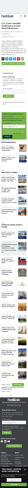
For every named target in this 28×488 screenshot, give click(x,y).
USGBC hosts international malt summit (7, 375)
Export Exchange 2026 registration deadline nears (7, 283)
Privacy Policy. (17, 133)
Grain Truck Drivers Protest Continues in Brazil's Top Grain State (8, 179)
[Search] (21, 16)
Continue (14, 484)
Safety (3, 186)
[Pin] (18, 58)
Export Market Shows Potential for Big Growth (9, 211)
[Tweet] (14, 58)
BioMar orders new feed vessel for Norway (8, 159)
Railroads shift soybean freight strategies (7, 272)
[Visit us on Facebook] (2, 441)
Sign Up (7, 136)
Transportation (6, 155)
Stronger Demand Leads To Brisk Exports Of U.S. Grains (9, 200)
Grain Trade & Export (8, 326)
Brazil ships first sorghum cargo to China (7, 261)
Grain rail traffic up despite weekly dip (8, 317)
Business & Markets (7, 257)
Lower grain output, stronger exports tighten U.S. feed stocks (8, 341)
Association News (7, 280)
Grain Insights (6, 145)
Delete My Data (14, 446)
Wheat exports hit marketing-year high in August (8, 329)
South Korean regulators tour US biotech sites (7, 363)
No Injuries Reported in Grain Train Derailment (8, 190)
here (13, 54)
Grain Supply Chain (8, 20)
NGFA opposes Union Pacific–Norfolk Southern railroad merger (8, 352)
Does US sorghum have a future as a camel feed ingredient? (7, 148)
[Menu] (25, 16)
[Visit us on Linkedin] (5, 441)
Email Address (8, 88)
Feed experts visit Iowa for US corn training (7, 295)
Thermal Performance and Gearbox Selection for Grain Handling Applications (9, 246)
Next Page (18, 384)
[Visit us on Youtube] (9, 441)
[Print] (2, 58)
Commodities (5, 303)
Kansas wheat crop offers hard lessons (8, 305)
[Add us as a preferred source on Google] (22, 58)
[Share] (6, 58)
